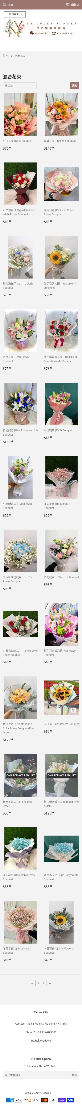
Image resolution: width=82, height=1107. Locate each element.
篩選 (74, 85)
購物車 (75, 4)
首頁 (5, 55)
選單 (10, 4)
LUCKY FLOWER (42, 1092)
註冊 (74, 1075)
